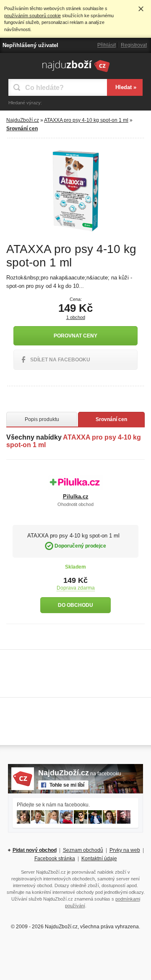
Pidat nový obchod (35, 850)
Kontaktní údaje (99, 858)
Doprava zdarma (76, 588)
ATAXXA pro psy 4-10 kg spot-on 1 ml (86, 120)
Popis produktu (42, 419)
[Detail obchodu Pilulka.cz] (75, 482)
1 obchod (75, 317)
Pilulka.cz (76, 496)
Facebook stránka (54, 858)
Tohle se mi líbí (66, 785)
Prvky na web (124, 850)
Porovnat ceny (75, 336)
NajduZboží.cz (22, 120)
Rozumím (141, 9)
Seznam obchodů (83, 850)
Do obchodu (75, 605)
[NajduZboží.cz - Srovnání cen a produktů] (76, 72)
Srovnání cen (111, 419)
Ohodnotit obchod (75, 504)
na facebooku (79, 774)
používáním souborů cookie (32, 15)
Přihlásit (106, 45)
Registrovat (134, 45)
